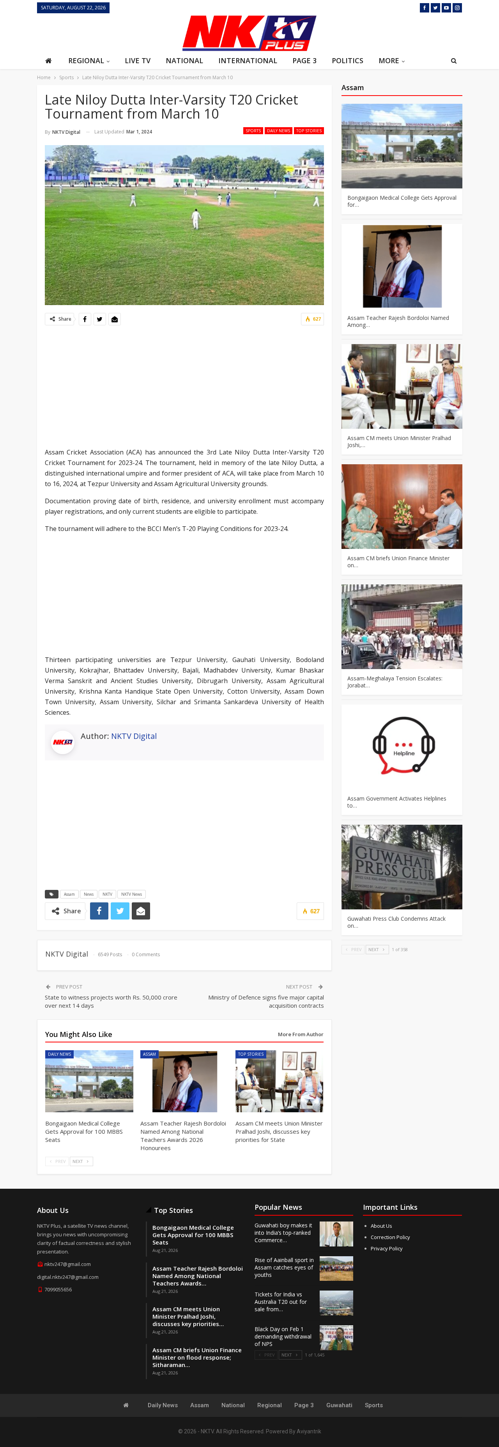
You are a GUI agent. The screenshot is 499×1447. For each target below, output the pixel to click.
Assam (69, 894)
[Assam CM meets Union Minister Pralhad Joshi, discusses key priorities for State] (279, 1081)
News (89, 894)
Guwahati (339, 1405)
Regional (86, 60)
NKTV (107, 894)
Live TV (137, 60)
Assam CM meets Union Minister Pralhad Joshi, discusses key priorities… (188, 1316)
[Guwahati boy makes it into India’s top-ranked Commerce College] (336, 1234)
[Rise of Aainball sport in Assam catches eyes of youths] (336, 1268)
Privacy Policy (387, 1248)
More (389, 60)
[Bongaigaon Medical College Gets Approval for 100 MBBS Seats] (89, 1081)
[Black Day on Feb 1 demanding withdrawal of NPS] (336, 1337)
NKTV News (131, 894)
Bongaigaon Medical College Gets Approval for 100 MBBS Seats (193, 1234)
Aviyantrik (309, 1431)
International (247, 60)
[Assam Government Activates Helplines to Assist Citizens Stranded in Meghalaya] (402, 747)
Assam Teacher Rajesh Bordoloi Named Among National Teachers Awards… (197, 1275)
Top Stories (309, 130)
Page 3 (304, 60)
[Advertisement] (107, 32)
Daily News (278, 130)
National (184, 60)
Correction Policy (390, 1237)
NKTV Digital (134, 736)
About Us (381, 1225)
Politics (347, 60)
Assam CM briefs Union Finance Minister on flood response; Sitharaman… (197, 1357)
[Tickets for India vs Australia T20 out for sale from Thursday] (336, 1303)
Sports (253, 130)
